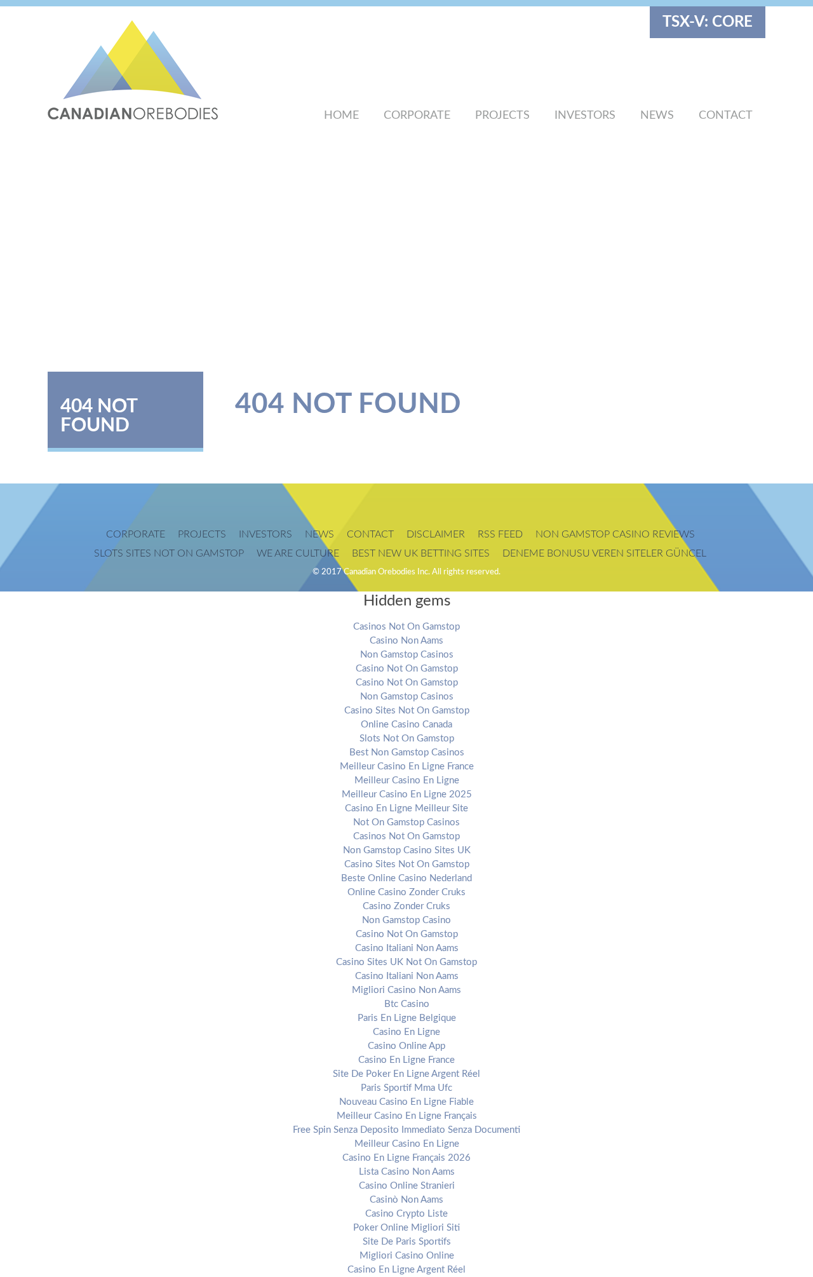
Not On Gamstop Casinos (406, 822)
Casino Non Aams (406, 640)
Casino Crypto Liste (406, 1214)
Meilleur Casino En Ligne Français (407, 1116)
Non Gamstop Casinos (407, 654)
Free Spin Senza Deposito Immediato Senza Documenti (406, 1130)
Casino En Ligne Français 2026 (406, 1158)
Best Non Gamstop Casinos (406, 752)
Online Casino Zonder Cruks (406, 892)
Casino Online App (406, 1046)
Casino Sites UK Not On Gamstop (406, 962)
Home (341, 115)
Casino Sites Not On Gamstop (406, 710)
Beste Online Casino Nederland (406, 878)
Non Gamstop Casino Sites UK (407, 850)
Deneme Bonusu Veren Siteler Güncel (604, 553)
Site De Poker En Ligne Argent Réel (406, 1074)
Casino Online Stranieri (407, 1186)
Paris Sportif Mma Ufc (406, 1088)
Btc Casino (406, 1004)
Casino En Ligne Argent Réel (406, 1269)
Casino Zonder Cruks (406, 906)
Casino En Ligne (406, 1032)
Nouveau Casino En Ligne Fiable (406, 1102)
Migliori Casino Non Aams (406, 990)
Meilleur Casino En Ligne (406, 780)
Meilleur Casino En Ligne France (407, 766)
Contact (726, 115)
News (657, 115)
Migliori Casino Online (406, 1255)
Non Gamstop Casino (406, 920)
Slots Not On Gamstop (406, 738)
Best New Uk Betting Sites (421, 553)
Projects (502, 115)
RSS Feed (500, 534)
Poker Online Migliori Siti (406, 1228)
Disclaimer (435, 534)
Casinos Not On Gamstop (406, 627)
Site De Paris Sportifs (407, 1242)
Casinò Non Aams (406, 1200)
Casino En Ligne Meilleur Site (406, 808)
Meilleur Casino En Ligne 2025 (407, 794)
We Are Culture (298, 553)
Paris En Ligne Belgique (407, 1018)
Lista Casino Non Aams (407, 1172)
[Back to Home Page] (155, 69)
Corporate (417, 115)
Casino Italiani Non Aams (407, 948)
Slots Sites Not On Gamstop (169, 553)
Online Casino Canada (406, 724)
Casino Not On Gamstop (407, 668)
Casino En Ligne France (406, 1060)
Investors (584, 115)
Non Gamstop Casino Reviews (615, 534)
